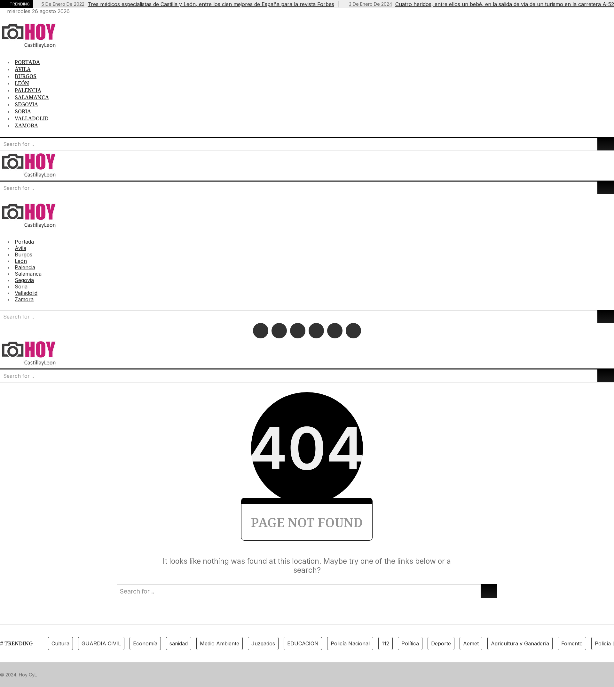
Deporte (441, 643)
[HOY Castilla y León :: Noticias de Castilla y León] (32, 47)
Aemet (471, 643)
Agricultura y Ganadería (520, 643)
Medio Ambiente (219, 643)
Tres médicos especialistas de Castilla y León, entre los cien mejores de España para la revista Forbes (187, 4)
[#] (2, 17)
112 (385, 643)
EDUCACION (303, 643)
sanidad (178, 643)
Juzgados (263, 643)
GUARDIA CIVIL (101, 643)
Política (410, 643)
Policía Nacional (350, 643)
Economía (145, 643)
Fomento (572, 643)
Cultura (60, 643)
